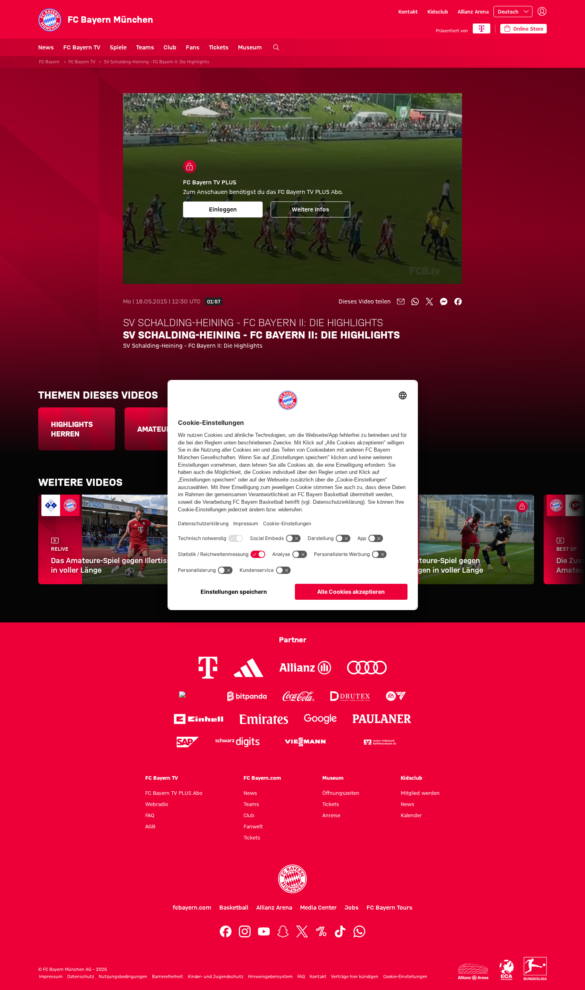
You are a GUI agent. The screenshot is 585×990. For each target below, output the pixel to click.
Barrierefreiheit (167, 976)
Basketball (233, 907)
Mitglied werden (420, 793)
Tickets (218, 47)
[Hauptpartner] (481, 28)
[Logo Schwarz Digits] (237, 742)
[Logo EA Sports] (396, 696)
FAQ (149, 815)
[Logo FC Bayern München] (292, 879)
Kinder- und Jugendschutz (215, 976)
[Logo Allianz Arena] (473, 972)
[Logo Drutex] (350, 696)
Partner (292, 640)
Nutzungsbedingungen (123, 976)
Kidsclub (437, 11)
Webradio (156, 804)
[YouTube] (263, 931)
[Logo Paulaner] (382, 718)
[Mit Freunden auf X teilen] (429, 301)
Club (170, 47)
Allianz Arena (473, 11)
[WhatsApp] (359, 931)
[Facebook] (225, 931)
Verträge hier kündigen (354, 976)
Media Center (318, 907)
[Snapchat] (283, 931)
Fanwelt (253, 826)
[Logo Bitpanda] (247, 696)
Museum (250, 47)
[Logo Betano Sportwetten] (195, 696)
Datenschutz (80, 976)
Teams (145, 47)
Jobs (352, 907)
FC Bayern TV (81, 47)
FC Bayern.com (262, 778)
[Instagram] (244, 931)
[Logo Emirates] (263, 719)
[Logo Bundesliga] (535, 968)
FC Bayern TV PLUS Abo (173, 793)
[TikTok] (340, 931)
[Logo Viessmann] (305, 742)
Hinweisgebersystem (270, 976)
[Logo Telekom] (208, 668)
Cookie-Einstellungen (405, 976)
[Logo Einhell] (198, 719)
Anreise (331, 815)
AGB (150, 826)
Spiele (118, 47)
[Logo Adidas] (248, 667)
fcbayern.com (192, 907)
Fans (192, 47)
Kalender (411, 815)
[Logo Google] (320, 719)
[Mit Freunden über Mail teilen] (401, 301)
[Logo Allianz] (305, 668)
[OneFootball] (321, 931)
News (46, 47)
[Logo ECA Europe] (506, 970)
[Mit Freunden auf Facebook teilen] (458, 301)
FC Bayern (49, 61)
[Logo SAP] (188, 742)
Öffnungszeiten (340, 793)
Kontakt (408, 11)
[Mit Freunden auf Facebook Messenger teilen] (444, 301)
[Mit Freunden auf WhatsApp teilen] (415, 301)
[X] (302, 931)
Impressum (50, 976)
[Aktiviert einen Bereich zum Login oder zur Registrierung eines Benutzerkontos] (542, 11)
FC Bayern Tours (389, 907)
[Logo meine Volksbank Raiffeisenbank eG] (379, 742)
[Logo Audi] (367, 668)
